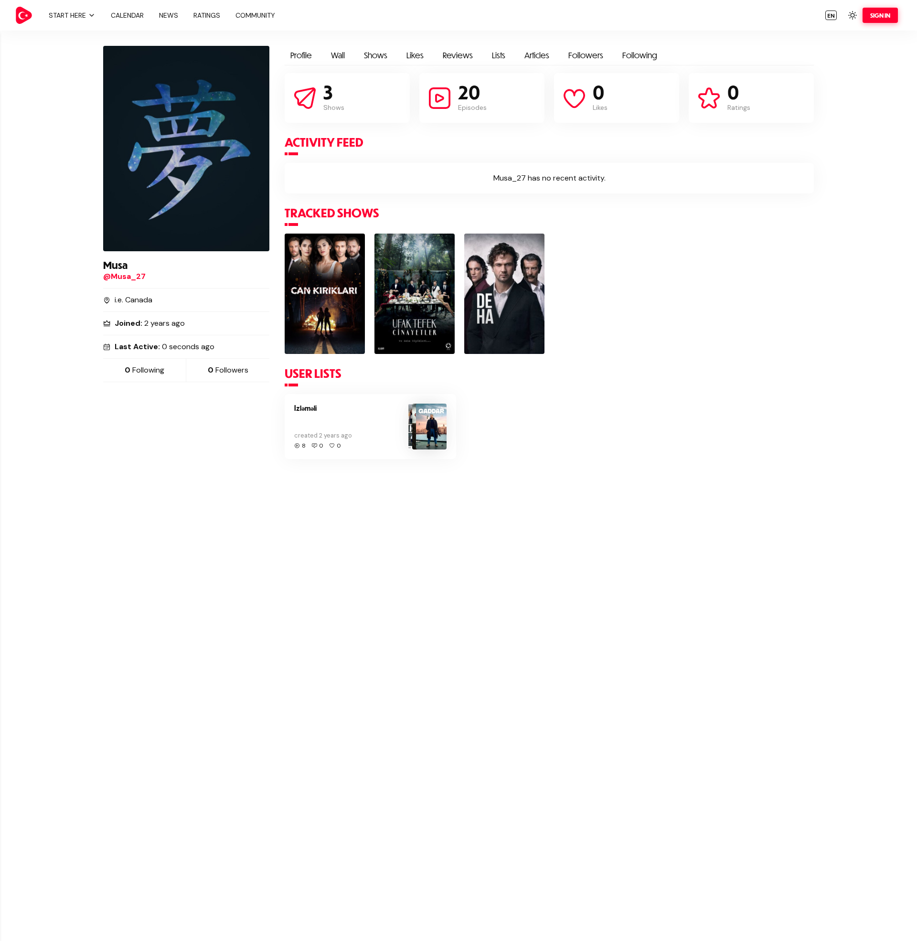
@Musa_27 (124, 276)
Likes (415, 55)
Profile (301, 55)
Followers (585, 55)
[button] (70, 15)
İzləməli (305, 408)
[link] (23, 15)
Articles (536, 55)
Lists (498, 55)
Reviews (458, 55)
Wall (338, 55)
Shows (375, 55)
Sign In (880, 15)
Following (639, 55)
